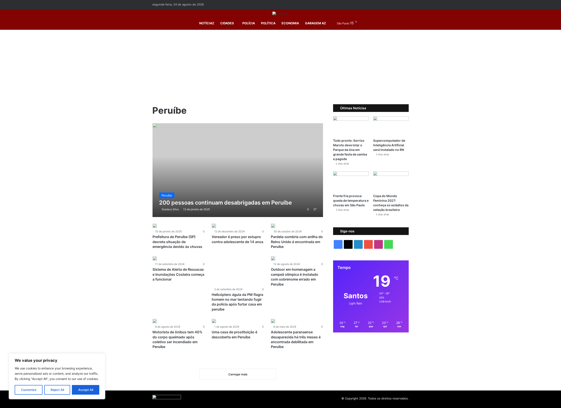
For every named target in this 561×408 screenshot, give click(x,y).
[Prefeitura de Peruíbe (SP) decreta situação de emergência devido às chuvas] (155, 226)
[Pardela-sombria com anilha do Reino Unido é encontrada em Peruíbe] (273, 226)
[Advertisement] (280, 67)
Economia (290, 23)
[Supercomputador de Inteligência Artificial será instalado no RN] (391, 126)
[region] (57, 376)
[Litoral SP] (280, 13)
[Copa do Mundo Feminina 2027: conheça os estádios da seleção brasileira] (391, 181)
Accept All (85, 390)
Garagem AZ (315, 23)
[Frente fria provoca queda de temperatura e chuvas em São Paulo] (351, 181)
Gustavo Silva (170, 209)
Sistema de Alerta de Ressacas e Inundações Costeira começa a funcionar (178, 274)
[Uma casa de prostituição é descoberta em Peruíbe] (214, 321)
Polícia (248, 23)
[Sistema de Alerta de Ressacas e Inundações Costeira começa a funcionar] (155, 258)
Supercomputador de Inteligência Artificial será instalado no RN (389, 145)
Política (268, 23)
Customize (28, 390)
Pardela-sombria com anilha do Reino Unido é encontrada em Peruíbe (297, 242)
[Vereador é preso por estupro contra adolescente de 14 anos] (214, 226)
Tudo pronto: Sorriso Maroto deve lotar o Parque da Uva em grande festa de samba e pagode (350, 150)
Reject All (57, 390)
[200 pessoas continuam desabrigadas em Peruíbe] (238, 170)
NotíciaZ (206, 23)
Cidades (227, 23)
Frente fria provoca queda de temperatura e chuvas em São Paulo (351, 200)
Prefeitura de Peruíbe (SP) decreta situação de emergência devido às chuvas (177, 242)
